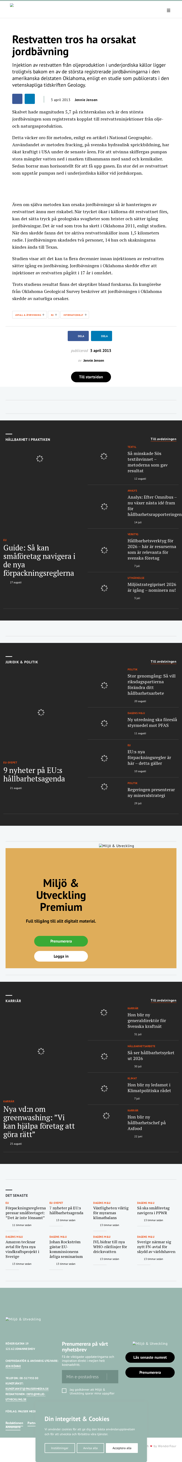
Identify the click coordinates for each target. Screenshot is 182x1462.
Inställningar (59, 1448)
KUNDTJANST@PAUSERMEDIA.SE (27, 1389)
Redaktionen (14, 1423)
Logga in (61, 956)
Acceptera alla (122, 1448)
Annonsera (13, 1427)
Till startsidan (91, 376)
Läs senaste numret (150, 1357)
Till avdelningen (163, 439)
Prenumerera (61, 941)
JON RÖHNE (13, 1366)
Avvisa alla (90, 1448)
